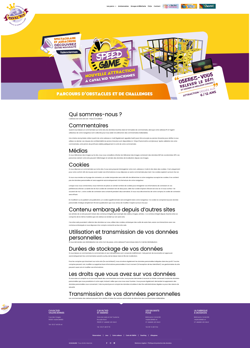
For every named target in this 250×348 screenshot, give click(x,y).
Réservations (96, 335)
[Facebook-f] (106, 343)
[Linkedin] (114, 343)
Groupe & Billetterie (138, 6)
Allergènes (154, 335)
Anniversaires (123, 6)
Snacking (143, 335)
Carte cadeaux (117, 335)
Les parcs (110, 6)
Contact (157, 6)
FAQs (150, 6)
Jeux (106, 335)
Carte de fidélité (131, 335)
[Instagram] (110, 343)
